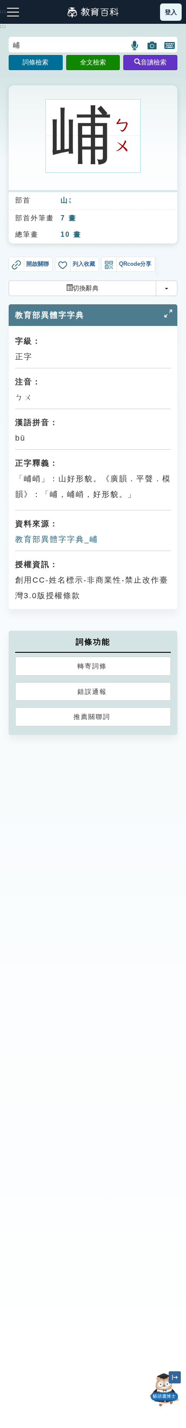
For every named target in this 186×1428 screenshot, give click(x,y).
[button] (135, 45)
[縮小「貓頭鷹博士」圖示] (175, 1377)
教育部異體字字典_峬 (56, 539)
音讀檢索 (154, 62)
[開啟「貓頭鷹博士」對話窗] (164, 1389)
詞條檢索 (35, 62)
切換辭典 (86, 288)
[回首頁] (93, 12)
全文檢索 (93, 62)
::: (3, 26)
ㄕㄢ (70, 201)
